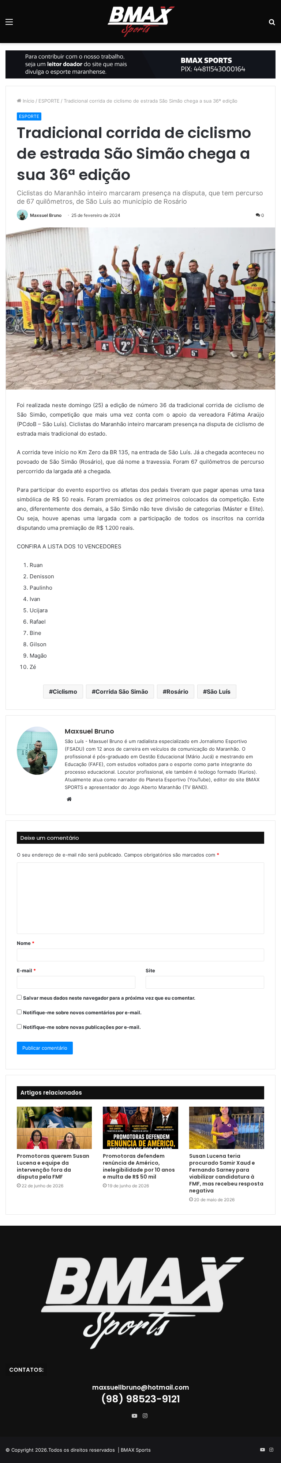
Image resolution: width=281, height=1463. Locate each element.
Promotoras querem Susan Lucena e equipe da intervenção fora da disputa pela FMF (53, 1166)
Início (27, 101)
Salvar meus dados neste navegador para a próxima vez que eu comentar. (109, 998)
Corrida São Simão (121, 691)
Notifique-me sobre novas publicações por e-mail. (82, 1027)
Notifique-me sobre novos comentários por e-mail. (82, 1012)
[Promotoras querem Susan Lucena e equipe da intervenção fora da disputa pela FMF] (54, 1128)
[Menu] (9, 24)
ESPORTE (49, 101)
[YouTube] (136, 1416)
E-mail (26, 970)
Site (150, 970)
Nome (25, 943)
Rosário (177, 691)
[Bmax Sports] (140, 21)
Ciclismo (65, 691)
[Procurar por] (272, 24)
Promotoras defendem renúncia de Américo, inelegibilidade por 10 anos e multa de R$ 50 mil (139, 1166)
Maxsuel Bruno (45, 215)
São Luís (219, 691)
